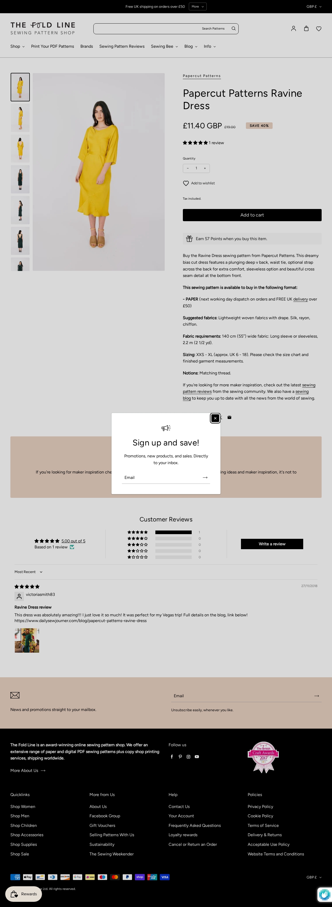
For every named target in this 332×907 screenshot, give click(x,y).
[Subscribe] (205, 477)
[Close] (215, 418)
